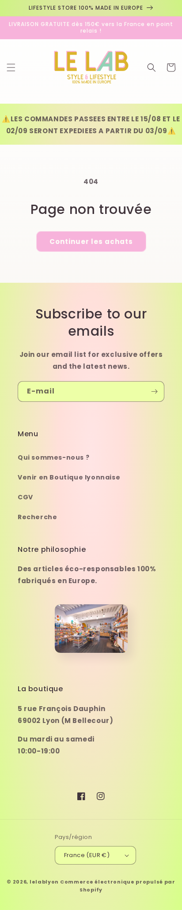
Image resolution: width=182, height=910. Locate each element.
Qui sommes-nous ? (53, 457)
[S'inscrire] (154, 391)
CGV (25, 497)
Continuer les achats (91, 241)
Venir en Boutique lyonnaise (69, 477)
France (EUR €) (87, 855)
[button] (11, 67)
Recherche (37, 517)
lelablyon (44, 881)
